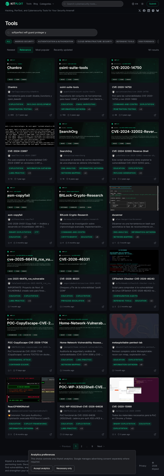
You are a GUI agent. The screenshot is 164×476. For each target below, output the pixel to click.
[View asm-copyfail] (29, 198)
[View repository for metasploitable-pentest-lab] (155, 370)
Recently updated (63, 49)
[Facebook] (144, 10)
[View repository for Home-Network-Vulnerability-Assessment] (103, 370)
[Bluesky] (157, 10)
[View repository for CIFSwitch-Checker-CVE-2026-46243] (155, 307)
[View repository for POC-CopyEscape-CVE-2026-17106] (51, 370)
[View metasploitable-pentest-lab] (134, 326)
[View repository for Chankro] (51, 115)
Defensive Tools (125, 41)
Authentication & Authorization (55, 41)
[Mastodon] (153, 10)
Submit (152, 3)
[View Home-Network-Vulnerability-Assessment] (82, 326)
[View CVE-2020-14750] (134, 70)
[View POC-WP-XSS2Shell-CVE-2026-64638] (82, 389)
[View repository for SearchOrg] (103, 179)
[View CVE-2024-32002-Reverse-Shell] (134, 134)
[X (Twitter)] (139, 10)
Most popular (42, 49)
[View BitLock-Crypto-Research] (82, 198)
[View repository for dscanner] (155, 243)
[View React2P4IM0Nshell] (29, 389)
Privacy (142, 465)
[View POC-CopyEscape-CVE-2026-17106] (29, 326)
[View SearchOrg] (82, 134)
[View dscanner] (134, 198)
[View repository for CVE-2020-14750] (155, 115)
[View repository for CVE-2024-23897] (51, 179)
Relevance (25, 49)
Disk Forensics (146, 41)
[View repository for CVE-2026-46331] (103, 307)
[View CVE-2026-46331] (82, 262)
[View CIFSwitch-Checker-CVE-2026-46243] (134, 262)
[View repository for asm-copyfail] (51, 243)
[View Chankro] (29, 70)
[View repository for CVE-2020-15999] (155, 434)
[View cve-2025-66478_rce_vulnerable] (29, 262)
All (8, 41)
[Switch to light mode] (142, 4)
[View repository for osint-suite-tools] (103, 115)
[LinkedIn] (148, 10)
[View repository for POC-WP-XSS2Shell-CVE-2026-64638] (103, 434)
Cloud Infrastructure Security (95, 41)
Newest (11, 49)
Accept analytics (42, 468)
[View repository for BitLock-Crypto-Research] (103, 243)
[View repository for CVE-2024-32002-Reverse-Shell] (155, 179)
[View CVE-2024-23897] (29, 134)
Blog (35, 3)
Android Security (24, 41)
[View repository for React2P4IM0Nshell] (51, 434)
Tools (29, 3)
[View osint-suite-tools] (82, 70)
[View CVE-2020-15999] (134, 389)
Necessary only (64, 468)
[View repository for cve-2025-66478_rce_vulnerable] (51, 307)
